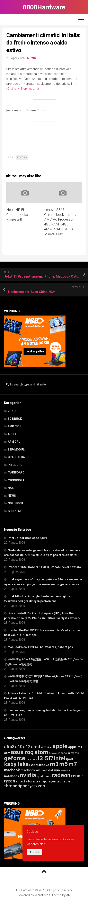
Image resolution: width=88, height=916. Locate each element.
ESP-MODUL (16, 449)
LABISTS (33, 765)
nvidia (28, 775)
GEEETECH (73, 753)
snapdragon (47, 781)
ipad (69, 759)
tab (59, 781)
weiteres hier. (36, 844)
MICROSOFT (16, 480)
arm (7, 753)
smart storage (27, 781)
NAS (11, 487)
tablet (67, 781)
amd (35, 746)
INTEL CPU (15, 465)
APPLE (12, 434)
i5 (45, 758)
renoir (77, 775)
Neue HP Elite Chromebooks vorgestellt (17, 215)
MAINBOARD (16, 472)
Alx (68, 895)
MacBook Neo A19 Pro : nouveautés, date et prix (40, 647)
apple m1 (75, 747)
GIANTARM (31, 759)
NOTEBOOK (15, 503)
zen (41, 785)
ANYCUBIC (46, 747)
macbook (12, 770)
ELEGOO (62, 753)
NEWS (31, 58)
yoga (33, 786)
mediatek (47, 770)
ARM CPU (14, 441)
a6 (6, 746)
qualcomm (44, 776)
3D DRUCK (15, 418)
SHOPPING (15, 511)
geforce (14, 758)
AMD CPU (14, 426)
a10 (19, 746)
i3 (40, 758)
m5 (63, 764)
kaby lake (16, 764)
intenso (22, 157)
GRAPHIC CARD (18, 457)
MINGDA (65, 770)
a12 (26, 746)
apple (60, 746)
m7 (72, 764)
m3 (54, 764)
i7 (51, 758)
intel (59, 758)
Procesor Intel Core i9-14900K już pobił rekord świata (44, 567)
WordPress (42, 895)
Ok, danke (34, 852)
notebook (11, 776)
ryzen (9, 780)
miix (57, 770)
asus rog (22, 752)
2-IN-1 (12, 411)
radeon (61, 775)
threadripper (16, 785)
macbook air (30, 770)
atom (41, 752)
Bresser (53, 753)
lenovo (44, 765)
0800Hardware (44, 7)
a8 (12, 746)
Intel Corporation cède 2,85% (27, 538)
